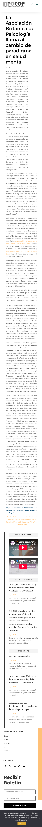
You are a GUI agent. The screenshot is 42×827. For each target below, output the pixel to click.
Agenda (6, 747)
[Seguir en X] (10, 766)
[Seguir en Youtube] (24, 766)
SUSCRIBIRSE (19, 806)
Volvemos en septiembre (19, 656)
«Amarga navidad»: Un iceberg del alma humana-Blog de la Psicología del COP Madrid (22, 587)
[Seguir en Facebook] (5, 766)
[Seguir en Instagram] (19, 766)
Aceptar (22, 823)
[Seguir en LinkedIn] (15, 766)
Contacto (7, 750)
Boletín (6, 740)
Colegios (6, 743)
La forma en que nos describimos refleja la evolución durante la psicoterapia (23, 706)
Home (6, 736)
